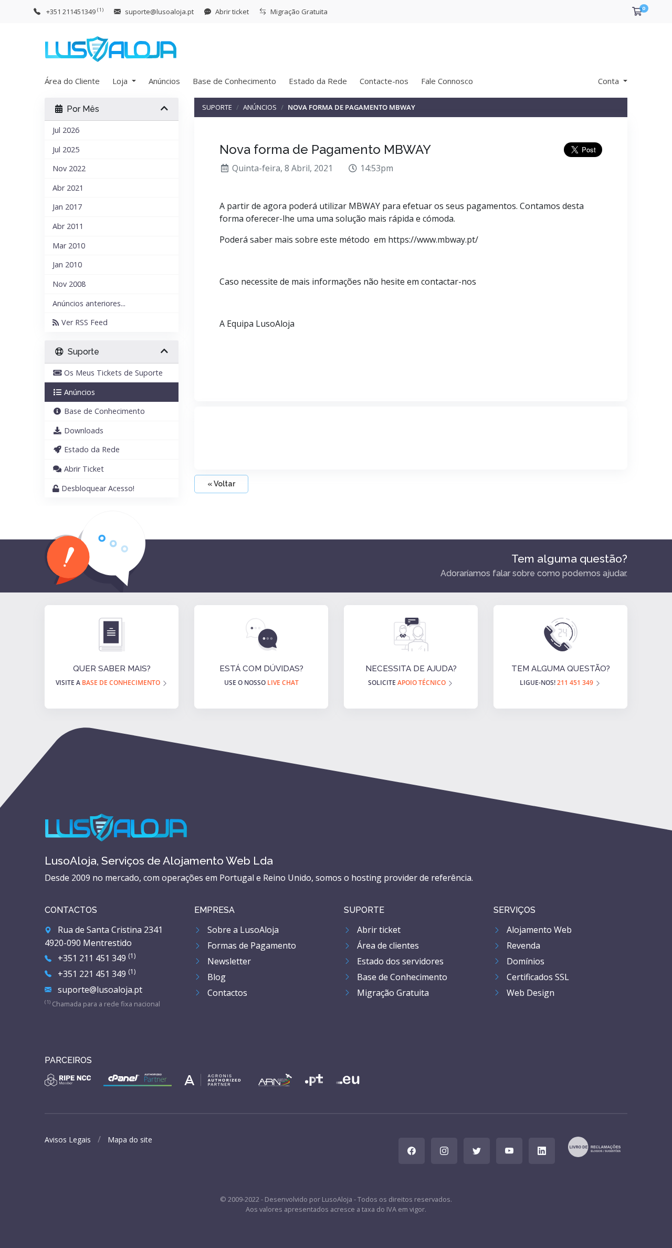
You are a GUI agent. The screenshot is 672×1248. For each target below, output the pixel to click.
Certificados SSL (537, 977)
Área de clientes (387, 945)
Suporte (217, 107)
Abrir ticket (378, 929)
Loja (121, 81)
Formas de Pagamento (250, 945)
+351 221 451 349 (95, 974)
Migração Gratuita (392, 993)
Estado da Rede (318, 81)
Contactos (226, 993)
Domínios (524, 961)
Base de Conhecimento (234, 81)
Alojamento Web (538, 929)
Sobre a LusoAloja (242, 929)
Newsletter (228, 961)
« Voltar (221, 484)
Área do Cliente (72, 81)
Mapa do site (130, 1140)
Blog (215, 977)
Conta (609, 81)
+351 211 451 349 (95, 958)
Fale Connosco (447, 81)
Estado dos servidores (399, 961)
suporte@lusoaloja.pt (99, 989)
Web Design (529, 993)
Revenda (522, 945)
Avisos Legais (68, 1140)
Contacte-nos (384, 81)
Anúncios (164, 81)
